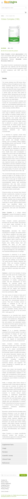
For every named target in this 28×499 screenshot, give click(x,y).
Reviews (5, 452)
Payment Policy (5, 487)
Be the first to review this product (9, 50)
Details (4, 78)
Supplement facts (8, 444)
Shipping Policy (5, 485)
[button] (5, 491)
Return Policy (4, 481)
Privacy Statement (6, 483)
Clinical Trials (6, 459)
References (5, 463)
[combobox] (14, 8)
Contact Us (4, 480)
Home (2, 15)
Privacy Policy (5, 488)
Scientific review (7, 455)
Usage (4, 448)
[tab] (14, 78)
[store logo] (10, 2)
